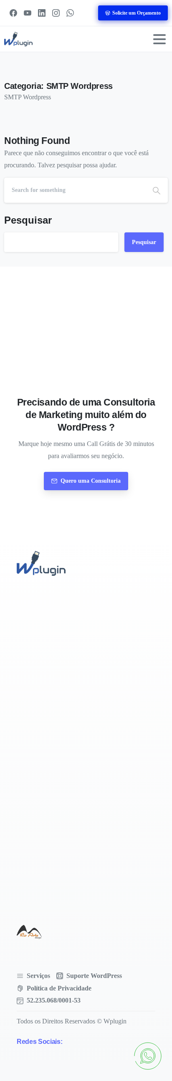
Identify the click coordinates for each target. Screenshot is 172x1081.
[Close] (154, 1043)
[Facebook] (13, 13)
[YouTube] (27, 13)
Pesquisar (28, 220)
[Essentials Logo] (29, 932)
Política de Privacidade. (76, 1073)
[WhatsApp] (70, 13)
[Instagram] (56, 13)
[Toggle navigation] (159, 39)
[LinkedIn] (42, 13)
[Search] (156, 190)
